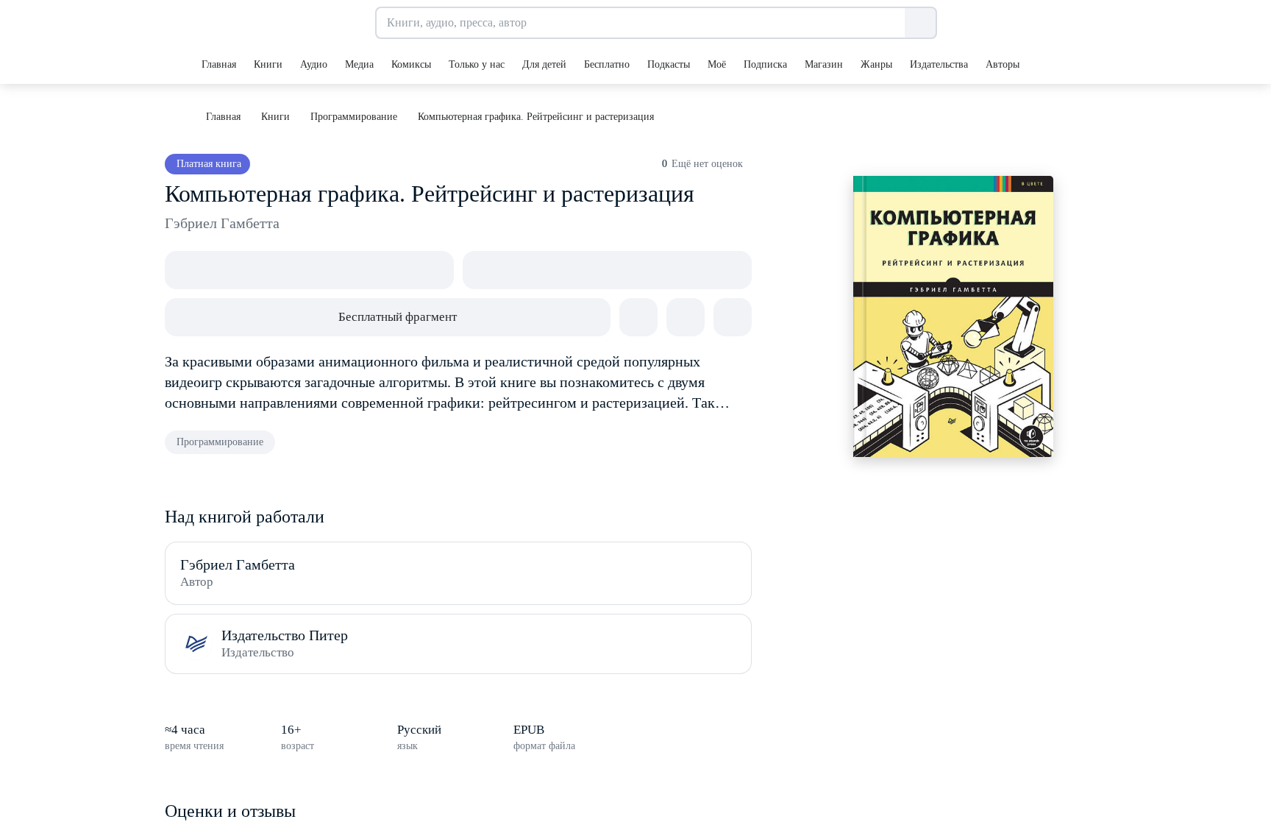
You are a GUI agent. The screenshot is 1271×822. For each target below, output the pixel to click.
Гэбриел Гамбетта (222, 223)
